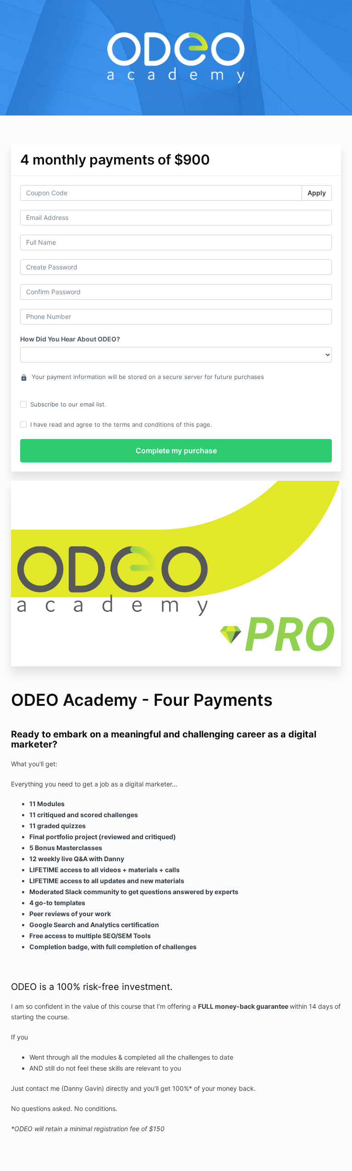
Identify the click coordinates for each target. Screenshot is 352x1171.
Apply (317, 193)
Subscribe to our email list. (68, 404)
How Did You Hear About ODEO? (70, 339)
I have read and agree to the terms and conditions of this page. (121, 424)
